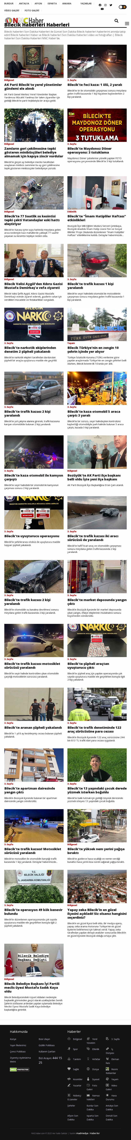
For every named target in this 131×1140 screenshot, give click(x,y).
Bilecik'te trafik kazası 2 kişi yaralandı (27, 413)
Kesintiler (77, 1079)
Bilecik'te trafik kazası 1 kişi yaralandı (90, 286)
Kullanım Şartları (47, 1051)
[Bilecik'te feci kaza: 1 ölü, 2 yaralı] (97, 61)
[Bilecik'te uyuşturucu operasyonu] (34, 512)
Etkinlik (95, 1049)
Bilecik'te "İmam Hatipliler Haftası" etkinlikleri (96, 218)
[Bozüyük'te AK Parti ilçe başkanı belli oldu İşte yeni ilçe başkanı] (97, 452)
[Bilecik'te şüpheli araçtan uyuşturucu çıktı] (97, 640)
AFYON (38, 3)
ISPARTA (52, 3)
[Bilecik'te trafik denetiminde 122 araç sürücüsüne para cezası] (97, 704)
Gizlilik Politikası (47, 1045)
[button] (126, 25)
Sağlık (76, 1069)
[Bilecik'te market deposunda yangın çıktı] (97, 576)
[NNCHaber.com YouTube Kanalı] (102, 9)
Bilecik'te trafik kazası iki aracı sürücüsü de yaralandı (92, 538)
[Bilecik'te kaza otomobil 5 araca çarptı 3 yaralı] (97, 388)
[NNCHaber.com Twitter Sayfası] (111, 5)
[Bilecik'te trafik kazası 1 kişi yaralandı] (97, 260)
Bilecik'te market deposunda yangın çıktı (97, 602)
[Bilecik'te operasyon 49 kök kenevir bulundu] (34, 886)
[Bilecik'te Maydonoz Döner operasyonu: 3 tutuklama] (97, 125)
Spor (75, 1049)
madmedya (82, 1133)
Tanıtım (77, 1059)
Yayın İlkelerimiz (18, 1045)
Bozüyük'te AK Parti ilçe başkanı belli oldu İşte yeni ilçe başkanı (94, 477)
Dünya (95, 1069)
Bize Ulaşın (44, 1039)
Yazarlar (77, 1085)
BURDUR (8, 3)
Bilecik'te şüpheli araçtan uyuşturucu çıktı (88, 666)
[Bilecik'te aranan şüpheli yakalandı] (34, 704)
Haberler (95, 1133)
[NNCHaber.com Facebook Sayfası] (100, 5)
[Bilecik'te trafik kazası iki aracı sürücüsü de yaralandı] (97, 512)
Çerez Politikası (18, 1051)
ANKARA (66, 3)
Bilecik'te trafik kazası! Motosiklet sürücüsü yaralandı (32, 851)
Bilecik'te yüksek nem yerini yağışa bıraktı (96, 851)
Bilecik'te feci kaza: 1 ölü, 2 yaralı (94, 85)
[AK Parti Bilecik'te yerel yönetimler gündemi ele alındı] (34, 61)
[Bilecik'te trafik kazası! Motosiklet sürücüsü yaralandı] (34, 825)
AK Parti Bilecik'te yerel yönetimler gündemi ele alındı (33, 86)
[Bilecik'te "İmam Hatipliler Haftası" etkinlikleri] (97, 192)
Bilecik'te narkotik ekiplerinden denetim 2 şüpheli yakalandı (30, 350)
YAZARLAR (86, 3)
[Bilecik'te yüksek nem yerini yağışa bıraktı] (97, 825)
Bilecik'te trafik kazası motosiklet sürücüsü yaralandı (32, 666)
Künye (13, 1039)
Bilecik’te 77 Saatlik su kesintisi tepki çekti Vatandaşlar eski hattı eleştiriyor (32, 220)
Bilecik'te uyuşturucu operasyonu (31, 536)
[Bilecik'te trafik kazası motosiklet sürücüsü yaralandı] (34, 640)
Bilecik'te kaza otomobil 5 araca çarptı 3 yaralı (93, 413)
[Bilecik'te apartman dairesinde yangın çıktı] (34, 765)
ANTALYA (24, 3)
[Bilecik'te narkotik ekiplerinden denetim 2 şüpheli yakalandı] (34, 324)
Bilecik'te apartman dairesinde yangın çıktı (29, 790)
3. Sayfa (115, 1039)
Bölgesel (77, 1039)
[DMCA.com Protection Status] (19, 1069)
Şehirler (71, 1105)
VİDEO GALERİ (11, 10)
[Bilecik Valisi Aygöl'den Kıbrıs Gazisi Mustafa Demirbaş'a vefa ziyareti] (34, 260)
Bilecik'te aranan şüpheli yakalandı (33, 728)
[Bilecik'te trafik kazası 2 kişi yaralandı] (34, 388)
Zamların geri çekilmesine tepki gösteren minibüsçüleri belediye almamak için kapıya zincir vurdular (33, 152)
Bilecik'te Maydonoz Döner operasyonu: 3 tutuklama (89, 150)
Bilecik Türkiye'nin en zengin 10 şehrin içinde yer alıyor (93, 350)
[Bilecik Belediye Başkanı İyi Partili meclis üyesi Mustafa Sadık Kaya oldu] (34, 960)
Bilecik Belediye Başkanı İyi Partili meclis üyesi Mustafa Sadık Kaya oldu (31, 987)
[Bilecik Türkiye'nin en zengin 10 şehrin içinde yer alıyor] (97, 324)
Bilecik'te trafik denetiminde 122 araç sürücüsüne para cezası (94, 729)
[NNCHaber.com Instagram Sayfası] (105, 5)
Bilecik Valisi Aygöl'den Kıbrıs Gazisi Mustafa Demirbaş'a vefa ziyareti (33, 286)
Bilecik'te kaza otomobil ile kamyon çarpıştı (33, 477)
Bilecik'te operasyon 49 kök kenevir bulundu (33, 912)
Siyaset (96, 1079)
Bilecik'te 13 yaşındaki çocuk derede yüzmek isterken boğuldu (97, 790)
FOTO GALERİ (32, 10)
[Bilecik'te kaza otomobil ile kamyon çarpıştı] (34, 452)
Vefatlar (96, 1059)
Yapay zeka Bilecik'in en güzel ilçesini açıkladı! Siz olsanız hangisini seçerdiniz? (97, 913)
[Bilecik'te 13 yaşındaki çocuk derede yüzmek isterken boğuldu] (97, 765)
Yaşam (114, 1079)
